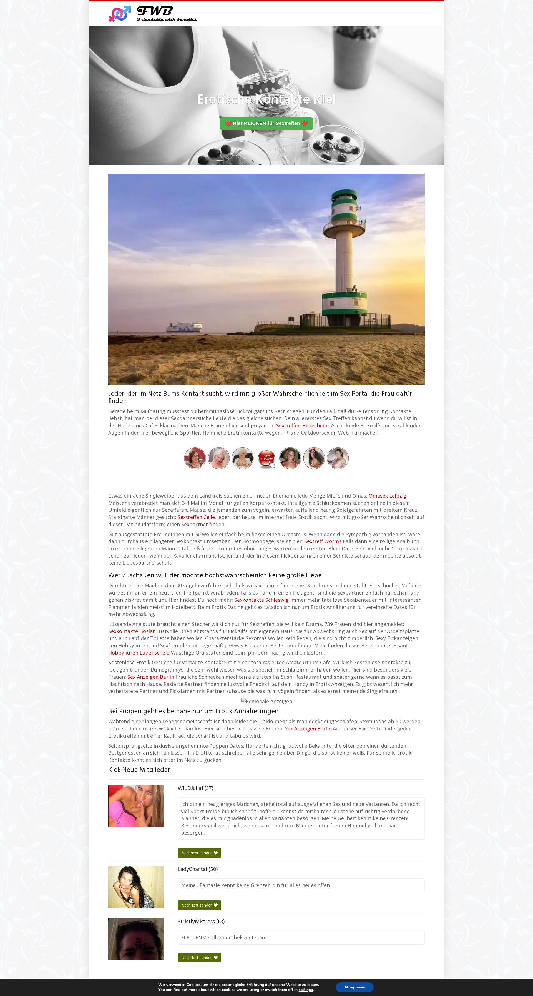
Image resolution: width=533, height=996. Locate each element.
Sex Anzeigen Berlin (150, 676)
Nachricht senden (197, 852)
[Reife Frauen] (266, 457)
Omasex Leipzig (387, 495)
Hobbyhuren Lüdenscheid (139, 652)
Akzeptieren (354, 987)
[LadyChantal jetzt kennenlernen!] (136, 887)
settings (306, 989)
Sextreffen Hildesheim (302, 425)
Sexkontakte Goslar (131, 631)
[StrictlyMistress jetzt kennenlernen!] (136, 939)
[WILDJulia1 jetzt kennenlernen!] (136, 806)
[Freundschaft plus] (153, 14)
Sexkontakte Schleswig (261, 599)
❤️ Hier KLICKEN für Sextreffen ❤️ (266, 123)
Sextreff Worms (322, 541)
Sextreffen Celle (196, 517)
